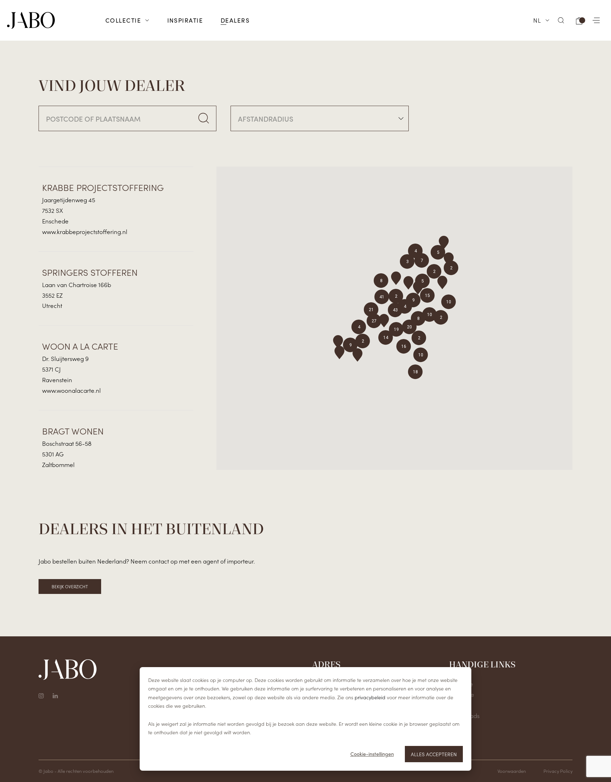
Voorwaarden (511, 771)
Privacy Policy (557, 771)
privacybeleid (370, 697)
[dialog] (305, 719)
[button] (561, 20)
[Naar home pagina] (31, 20)
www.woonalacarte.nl (71, 390)
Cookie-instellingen (372, 754)
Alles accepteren (434, 754)
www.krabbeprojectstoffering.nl (84, 231)
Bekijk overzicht (70, 586)
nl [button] (537, 20)
